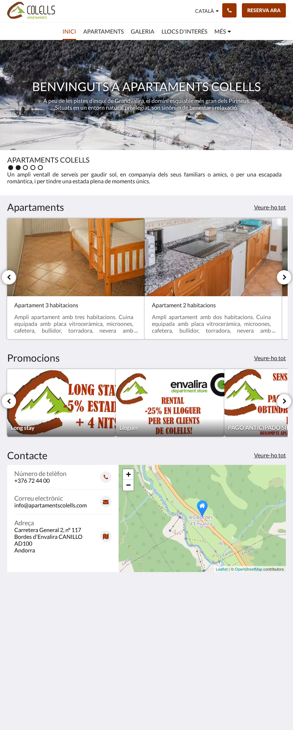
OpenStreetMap (248, 569)
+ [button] (128, 474)
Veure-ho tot (270, 207)
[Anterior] (9, 277)
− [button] (128, 485)
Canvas (163, 707)
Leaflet (222, 569)
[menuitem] (69, 31)
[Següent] (284, 277)
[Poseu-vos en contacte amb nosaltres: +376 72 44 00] (229, 10)
